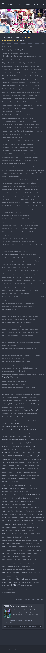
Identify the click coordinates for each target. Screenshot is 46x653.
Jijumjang (5, 176)
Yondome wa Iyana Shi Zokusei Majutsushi (12, 410)
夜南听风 (5, 472)
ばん (14, 442)
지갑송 (20, 579)
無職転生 (31, 504)
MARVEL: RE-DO (19, 202)
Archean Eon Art (23, 59)
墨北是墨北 (23, 468)
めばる (35, 446)
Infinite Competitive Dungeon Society (31, 157)
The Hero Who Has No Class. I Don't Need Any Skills (14, 338)
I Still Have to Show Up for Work (31, 160)
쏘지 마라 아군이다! (37, 562)
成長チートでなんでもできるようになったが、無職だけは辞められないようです (21, 485)
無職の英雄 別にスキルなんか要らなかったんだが (14, 504)
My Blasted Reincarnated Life (9, 222)
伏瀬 (21, 459)
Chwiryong (40, 75)
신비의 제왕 (26, 562)
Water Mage (24, 397)
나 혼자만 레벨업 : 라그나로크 (9, 550)
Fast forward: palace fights (30, 101)
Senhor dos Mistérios (32, 270)
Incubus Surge (6, 157)
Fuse (4, 108)
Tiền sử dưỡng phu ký (28, 368)
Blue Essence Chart (7, 69)
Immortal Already (30, 153)
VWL (4, 397)
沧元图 (36, 498)
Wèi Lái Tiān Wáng (35, 403)
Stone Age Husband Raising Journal (35, 283)
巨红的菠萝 (5, 475)
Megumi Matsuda (36, 202)
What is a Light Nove (19, 400)
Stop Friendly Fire (11, 287)
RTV (27, 261)
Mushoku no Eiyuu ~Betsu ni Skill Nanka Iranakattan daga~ (15, 215)
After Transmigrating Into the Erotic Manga (12, 49)
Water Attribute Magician (13, 397)
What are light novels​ (7, 400)
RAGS (4, 248)
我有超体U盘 (25, 488)
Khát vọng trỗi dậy (31, 183)
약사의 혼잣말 (17, 572)
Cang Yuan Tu (11, 72)
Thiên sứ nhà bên (6, 368)
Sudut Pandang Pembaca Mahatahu (26, 287)
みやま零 (28, 442)
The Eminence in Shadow (33, 332)
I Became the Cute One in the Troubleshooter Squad (14, 140)
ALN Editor (18, 610)
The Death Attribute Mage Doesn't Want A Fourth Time (15, 329)
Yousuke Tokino (31, 410)
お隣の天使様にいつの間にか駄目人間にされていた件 (15, 439)
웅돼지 (21, 575)
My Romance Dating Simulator (9, 225)
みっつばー (20, 442)
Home (10, 4)
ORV (27, 238)
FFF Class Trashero (7, 105)
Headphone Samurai (34, 124)
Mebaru (27, 202)
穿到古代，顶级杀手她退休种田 (10, 517)
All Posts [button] (19, 599)
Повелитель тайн (32, 413)
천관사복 (5, 582)
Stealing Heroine (11, 283)
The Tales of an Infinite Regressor (33, 355)
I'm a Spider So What (7, 134)
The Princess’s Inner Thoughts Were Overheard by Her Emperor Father (19, 348)
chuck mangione (24, 75)
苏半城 (32, 524)
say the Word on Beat (26, 264)
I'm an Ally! (39, 131)
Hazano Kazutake (23, 124)
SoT (3, 283)
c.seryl (4, 72)
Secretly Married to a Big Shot (20, 267)
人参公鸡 (36, 455)
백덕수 (36, 553)
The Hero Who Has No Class (27, 335)
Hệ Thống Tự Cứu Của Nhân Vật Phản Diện (24, 131)
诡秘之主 (24, 530)
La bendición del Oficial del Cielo (31, 189)
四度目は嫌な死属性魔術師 (32, 465)
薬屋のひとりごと (17, 527)
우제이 (16, 575)
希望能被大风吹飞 (15, 475)
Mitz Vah (22, 205)
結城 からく (5, 520)
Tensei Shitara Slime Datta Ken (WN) (11, 296)
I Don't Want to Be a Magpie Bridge (26, 144)
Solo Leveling (19, 280)
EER (3, 92)
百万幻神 (34, 511)
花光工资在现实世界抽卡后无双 (20, 524)
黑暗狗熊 (35, 540)
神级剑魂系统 (14, 514)
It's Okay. (5, 163)
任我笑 (15, 459)
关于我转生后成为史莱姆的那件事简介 (16, 462)
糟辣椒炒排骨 (40, 517)
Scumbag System (6, 267)
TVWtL (34, 387)
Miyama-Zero (39, 205)
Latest (18, 4)
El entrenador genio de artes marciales (16, 92)
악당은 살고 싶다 (6, 572)
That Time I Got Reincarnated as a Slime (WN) (13, 303)
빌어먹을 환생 (17, 556)
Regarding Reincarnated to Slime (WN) (11, 257)
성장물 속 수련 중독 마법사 (9, 559)
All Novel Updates (21, 56)
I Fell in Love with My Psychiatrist (19, 150)
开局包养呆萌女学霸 (24, 478)
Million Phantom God (12, 205)
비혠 (10, 556)
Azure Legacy (18, 66)
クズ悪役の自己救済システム (9, 449)
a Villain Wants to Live (7, 66)
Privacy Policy (26, 643)
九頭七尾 (11, 455)
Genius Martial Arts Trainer (26, 108)
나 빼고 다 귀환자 (12, 546)
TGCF (4, 300)
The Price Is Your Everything (9, 345)
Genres (36, 4)
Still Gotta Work (21, 283)
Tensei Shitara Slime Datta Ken (21, 293)
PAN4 (4, 244)
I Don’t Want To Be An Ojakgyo (27, 147)
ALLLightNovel (9, 56)
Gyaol (35, 121)
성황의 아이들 (27, 559)
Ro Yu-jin (16, 261)
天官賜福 (20, 472)
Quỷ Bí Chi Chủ (38, 244)
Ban (33, 66)
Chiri (4, 75)
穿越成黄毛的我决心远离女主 (27, 517)
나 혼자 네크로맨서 (24, 546)
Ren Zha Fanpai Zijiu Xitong (37, 257)
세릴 (34, 559)
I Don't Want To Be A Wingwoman (10, 147)
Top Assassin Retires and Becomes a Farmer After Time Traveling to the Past (20, 374)
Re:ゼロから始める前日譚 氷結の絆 (11, 254)
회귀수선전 (38, 588)
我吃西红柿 (5, 488)
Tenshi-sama (24, 296)
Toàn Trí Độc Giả (18, 377)
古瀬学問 (5, 465)
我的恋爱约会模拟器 (7, 491)
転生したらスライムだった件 (9, 533)
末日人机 (12, 498)
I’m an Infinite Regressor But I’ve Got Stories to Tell (14, 170)
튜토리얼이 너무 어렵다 (27, 585)
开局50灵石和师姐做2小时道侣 (10, 478)
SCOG (36, 264)
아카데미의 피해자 (27, 566)
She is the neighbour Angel (9, 277)
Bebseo (38, 66)
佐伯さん (27, 459)
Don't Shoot (5, 88)
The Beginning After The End (9, 309)
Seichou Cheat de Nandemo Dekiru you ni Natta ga (14, 270)
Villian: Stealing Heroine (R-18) (22, 394)
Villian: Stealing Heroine (8, 394)
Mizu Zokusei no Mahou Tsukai (9, 209)
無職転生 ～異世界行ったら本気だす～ (12, 507)
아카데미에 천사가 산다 (14, 566)
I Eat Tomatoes (6, 150)
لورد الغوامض (6, 423)
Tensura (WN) (40, 296)
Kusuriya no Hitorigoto (8, 189)
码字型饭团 (5, 514)
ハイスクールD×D (7, 452)
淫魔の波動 (5, 501)
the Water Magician (22, 364)
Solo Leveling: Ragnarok (30, 280)
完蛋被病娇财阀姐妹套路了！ (31, 472)
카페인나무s (24, 582)
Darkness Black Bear (22, 85)
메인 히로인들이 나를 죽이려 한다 (32, 550)
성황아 (19, 559)
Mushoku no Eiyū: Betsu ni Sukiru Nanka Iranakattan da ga (15, 218)
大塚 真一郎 (12, 472)
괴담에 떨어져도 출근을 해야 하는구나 (11, 543)
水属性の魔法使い (28, 498)
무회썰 (23, 553)
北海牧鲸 (35, 462)
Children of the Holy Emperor (34, 72)
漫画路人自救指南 (15, 501)
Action (6, 620)
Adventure (13, 620)
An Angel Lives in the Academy (34, 56)
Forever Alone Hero (29, 105)
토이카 (15, 585)
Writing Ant (16, 403)
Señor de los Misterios (8, 274)
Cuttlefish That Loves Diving (9, 85)
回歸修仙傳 (5, 468)
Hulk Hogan (5, 131)
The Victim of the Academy (8, 364)
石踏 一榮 (41, 511)
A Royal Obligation (24, 62)
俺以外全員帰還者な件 (37, 459)
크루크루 (39, 582)
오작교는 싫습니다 (7, 575)
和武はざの (20, 465)
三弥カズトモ (32, 452)
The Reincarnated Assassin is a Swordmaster (13, 355)
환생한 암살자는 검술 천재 (27, 588)
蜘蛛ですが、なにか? (7, 530)
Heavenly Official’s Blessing (9, 127)
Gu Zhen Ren (28, 121)
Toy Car (7, 377)
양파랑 (24, 572)
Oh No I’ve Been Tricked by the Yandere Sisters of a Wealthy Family (25, 235)
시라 (14, 562)
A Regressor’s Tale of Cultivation (10, 62)
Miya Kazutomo (30, 205)
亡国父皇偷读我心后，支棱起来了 (23, 455)
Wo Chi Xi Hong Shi (7, 403)
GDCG (16, 108)
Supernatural (8, 622)
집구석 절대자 (35, 579)
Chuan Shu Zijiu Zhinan (13, 75)
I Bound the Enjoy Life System (35, 140)
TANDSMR (25, 290)
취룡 (11, 582)
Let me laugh (22, 192)
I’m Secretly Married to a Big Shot (35, 170)
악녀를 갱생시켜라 (31, 569)
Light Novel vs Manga (32, 192)
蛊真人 (35, 527)
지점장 (27, 579)
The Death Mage (33, 329)
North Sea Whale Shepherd (23, 231)
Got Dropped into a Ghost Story (10, 121)
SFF (16, 274)
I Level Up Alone (20, 153)
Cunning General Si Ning (35, 82)
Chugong (33, 75)
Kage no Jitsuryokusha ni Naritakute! (11, 183)
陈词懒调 (28, 540)
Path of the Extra (11, 244)
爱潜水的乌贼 (35, 507)
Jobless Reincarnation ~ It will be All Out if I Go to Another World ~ (17, 179)
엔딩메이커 (37, 572)
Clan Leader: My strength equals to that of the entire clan (24, 79)
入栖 (4, 462)
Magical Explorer (24, 199)
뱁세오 (4, 556)
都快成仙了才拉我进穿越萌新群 (15, 537)
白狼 (28, 511)
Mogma (30, 209)
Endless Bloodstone (7, 98)
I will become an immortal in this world (11, 166)
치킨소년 (17, 582)
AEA (30, 46)
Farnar (19, 101)
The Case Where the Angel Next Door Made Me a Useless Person (17, 322)
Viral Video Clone (35, 394)
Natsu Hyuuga (6, 231)
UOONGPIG (27, 390)
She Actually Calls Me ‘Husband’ (27, 274)
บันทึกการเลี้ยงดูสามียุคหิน (29, 429)
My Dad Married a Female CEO (25, 222)
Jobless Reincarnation (14, 176)
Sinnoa (31, 277)
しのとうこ (33, 439)
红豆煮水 (20, 520)
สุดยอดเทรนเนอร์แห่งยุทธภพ (9, 436)
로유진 (21, 550)
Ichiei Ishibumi (6, 144)
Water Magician (34, 397)
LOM (27, 196)
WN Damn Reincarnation (32, 400)
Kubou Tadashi (23, 186)
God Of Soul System (23, 118)
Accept (14, 649)
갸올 (41, 540)
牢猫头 (4, 511)
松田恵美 (19, 498)
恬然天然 (34, 478)
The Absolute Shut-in (30, 303)
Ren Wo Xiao (25, 257)
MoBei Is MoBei (23, 209)
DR (39, 88)
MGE (4, 205)
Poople (30, 244)
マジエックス (17, 452)
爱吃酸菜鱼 (26, 507)
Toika (21, 371)
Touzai (41, 374)
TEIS (36, 290)
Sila (26, 277)
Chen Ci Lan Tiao (21, 72)
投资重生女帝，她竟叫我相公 (21, 491)
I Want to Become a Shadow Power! (17, 163)
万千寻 (24, 452)
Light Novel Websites (7, 196)
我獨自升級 (33, 488)
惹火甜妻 (17, 481)
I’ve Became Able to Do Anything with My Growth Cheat (15, 173)
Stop (4, 287)
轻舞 (4, 537)
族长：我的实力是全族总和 (9, 494)
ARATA (15, 59)
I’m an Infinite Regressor (28, 166)
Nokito (13, 231)
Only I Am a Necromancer (21, 606)
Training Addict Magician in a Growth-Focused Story (14, 384)
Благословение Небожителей (18, 413)
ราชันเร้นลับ (5, 433)
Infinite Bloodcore (16, 157)
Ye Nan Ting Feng (19, 407)
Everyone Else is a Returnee (9, 101)
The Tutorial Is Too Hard (8, 358)
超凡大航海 (32, 530)
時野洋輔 (35, 494)
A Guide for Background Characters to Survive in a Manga (15, 53)
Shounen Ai (29, 620)
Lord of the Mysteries (7, 199)
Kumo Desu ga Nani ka (34, 186)
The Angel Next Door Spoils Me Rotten (11, 306)
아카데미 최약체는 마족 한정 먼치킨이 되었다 (13, 569)
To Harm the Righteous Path (9, 371)
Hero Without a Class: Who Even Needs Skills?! (28, 127)
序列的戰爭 (35, 475)
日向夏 (26, 494)
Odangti (34, 231)
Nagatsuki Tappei (24, 228)
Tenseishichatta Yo (7, 293)
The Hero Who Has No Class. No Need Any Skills (13, 342)
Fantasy (20, 620)
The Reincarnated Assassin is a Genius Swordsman (14, 351)
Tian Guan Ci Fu (17, 368)
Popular (27, 4)
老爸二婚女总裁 (6, 524)
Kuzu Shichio (18, 189)
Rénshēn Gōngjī (34, 261)
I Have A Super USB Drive (8, 153)
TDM (31, 290)
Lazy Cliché (14, 192)
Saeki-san (5, 264)
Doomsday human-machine (30, 88)
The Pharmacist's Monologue (33, 342)
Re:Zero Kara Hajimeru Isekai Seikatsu (17, 248)
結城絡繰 (13, 520)
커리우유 (32, 582)
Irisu (21, 160)
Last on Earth (6, 192)
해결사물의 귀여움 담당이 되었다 (10, 588)
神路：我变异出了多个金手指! (26, 514)
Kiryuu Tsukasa (14, 186)
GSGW (21, 121)
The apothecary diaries (27, 306)
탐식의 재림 (5, 585)
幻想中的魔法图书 (26, 475)
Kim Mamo (5, 186)
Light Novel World (19, 196)
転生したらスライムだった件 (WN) (27, 533)
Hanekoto (5, 124)
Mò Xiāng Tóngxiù (10, 228)
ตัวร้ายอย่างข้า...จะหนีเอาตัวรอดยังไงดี (11, 429)
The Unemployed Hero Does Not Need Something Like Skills (16, 361)
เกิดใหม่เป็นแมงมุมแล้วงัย (24, 436)
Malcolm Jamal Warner (8, 202)
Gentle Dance (19, 111)
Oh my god (5, 235)
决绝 (29, 462)
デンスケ (21, 449)
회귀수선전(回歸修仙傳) (8, 592)
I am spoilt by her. (28, 134)
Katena (23, 183)
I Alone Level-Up (18, 134)
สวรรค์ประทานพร (25, 433)
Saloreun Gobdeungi (14, 264)
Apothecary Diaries (7, 59)
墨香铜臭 (33, 468)
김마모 (4, 546)
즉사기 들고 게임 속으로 (8, 579)
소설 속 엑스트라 (6, 562)
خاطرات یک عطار (34, 420)
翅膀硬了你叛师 (28, 520)
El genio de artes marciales (33, 92)
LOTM (17, 199)
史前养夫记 (12, 465)
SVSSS (18, 290)
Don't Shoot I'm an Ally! (16, 88)
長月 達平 (27, 537)
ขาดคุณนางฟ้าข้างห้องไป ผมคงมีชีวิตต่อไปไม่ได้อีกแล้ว (15, 426)
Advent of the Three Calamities (20, 46)
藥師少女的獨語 (27, 527)
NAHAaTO (33, 228)
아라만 (4, 566)
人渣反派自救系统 (7, 459)
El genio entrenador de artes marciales (11, 95)
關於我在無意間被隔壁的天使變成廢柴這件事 (13, 540)
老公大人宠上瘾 (38, 520)
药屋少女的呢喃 (6, 527)
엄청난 (30, 572)
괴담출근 (25, 543)
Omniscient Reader (7, 238)
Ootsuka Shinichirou (19, 238)
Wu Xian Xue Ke (25, 403)
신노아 (20, 562)
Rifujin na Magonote (7, 261)
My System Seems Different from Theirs (28, 225)
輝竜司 (39, 533)
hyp (11, 131)
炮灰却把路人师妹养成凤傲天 (28, 501)
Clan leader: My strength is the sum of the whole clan (14, 82)
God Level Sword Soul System (9, 118)
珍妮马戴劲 (11, 511)
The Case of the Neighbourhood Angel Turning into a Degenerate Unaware (19, 319)
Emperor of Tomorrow (33, 95)
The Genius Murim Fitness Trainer (10, 335)
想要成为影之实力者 (7, 481)
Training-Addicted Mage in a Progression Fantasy (14, 381)
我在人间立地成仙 (15, 488)
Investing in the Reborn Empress (10, 160)
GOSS (32, 118)
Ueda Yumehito (6, 390)
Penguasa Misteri (22, 244)
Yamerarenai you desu (8, 407)
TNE (36, 368)
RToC (22, 261)
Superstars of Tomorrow (8, 290)
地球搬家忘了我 (14, 468)
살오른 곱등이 (26, 556)
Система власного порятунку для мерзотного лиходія (15, 420)
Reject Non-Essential (26, 649)
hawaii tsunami (13, 124)
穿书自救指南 (39, 514)
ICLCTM (13, 144)
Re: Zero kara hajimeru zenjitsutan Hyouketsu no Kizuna (15, 251)
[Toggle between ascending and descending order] (42, 599)
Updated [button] (27, 599)
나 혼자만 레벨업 (35, 546)
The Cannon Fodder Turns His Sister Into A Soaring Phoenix (16, 313)
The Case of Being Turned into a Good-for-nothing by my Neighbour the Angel (20, 316)
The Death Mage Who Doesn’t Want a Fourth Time (14, 332)
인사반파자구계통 (30, 575)
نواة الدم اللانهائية (16, 423)
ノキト (34, 449)
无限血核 (20, 494)
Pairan (39, 241)
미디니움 (29, 553)
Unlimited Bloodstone (17, 390)
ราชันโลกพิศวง (14, 433)
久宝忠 (4, 455)
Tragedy (26, 377)
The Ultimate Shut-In (21, 358)
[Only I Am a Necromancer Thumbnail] (7, 613)
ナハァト (28, 449)
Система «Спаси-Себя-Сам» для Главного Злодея (14, 416)
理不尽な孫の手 (20, 511)
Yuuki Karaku (5, 413)
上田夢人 (40, 452)
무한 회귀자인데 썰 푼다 (13, 553)
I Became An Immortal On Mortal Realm (12, 137)
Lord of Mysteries (34, 196)
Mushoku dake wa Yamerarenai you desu (12, 212)
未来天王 (5, 498)
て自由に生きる (6, 442)
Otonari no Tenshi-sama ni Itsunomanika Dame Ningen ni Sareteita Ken (18, 241)
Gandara (10, 108)
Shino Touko (20, 277)
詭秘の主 (17, 530)
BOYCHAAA (17, 69)
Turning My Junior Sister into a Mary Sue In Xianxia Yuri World (16, 387)
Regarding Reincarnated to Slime (29, 254)
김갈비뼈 (38, 543)
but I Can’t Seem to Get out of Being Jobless (32, 69)
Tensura (32, 296)
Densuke (36, 85)
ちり (39, 439)
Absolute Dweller (6, 46)
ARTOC (32, 62)
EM (23, 95)
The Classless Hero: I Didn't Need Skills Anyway (13, 325)
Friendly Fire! (38, 105)
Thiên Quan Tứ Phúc (33, 364)
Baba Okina (26, 66)
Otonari (32, 238)
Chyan (5, 79)
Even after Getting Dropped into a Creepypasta (25, 98)
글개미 (31, 543)
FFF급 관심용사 (18, 105)
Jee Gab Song (35, 173)
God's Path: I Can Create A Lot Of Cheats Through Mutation (16, 114)
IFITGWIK (31, 150)
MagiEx (33, 199)
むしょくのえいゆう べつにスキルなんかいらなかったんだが (17, 446)
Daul (31, 85)
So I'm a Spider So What (8, 280)
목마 (4, 553)
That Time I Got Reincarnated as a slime (17, 300)
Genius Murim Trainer (8, 111)
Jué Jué (36, 179)
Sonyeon (40, 280)
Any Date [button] (35, 599)
